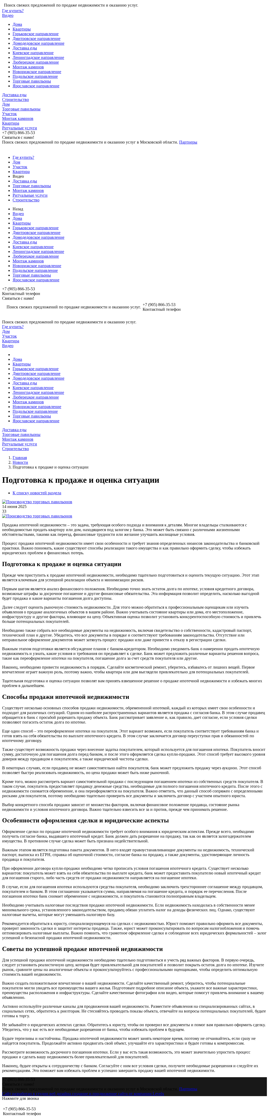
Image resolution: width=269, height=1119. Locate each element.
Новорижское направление (37, 71)
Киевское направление (33, 52)
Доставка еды (25, 48)
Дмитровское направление (36, 38)
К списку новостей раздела (37, 493)
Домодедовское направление (38, 43)
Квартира (10, 123)
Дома (17, 24)
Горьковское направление (36, 34)
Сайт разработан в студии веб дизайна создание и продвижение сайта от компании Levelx (83, 1093)
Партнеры (188, 142)
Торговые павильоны (32, 81)
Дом (6, 104)
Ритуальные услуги (19, 128)
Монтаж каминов (28, 67)
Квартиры (22, 29)
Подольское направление (35, 76)
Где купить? (13, 10)
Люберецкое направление (36, 62)
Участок (9, 113)
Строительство (15, 99)
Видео (7, 15)
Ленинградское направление (38, 57)
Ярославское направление (36, 86)
